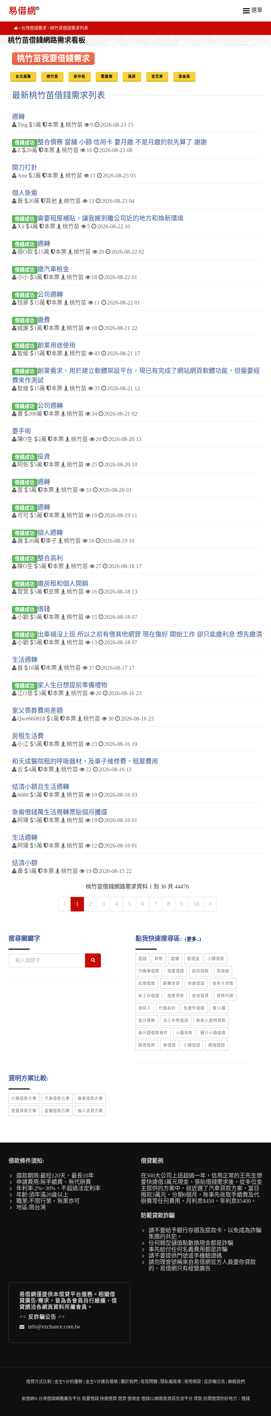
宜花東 (157, 76)
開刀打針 (24, 167)
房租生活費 (28, 736)
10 (196, 904)
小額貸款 (184, 1033)
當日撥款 (146, 1020)
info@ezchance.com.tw (54, 1327)
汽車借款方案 (57, 1098)
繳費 (43, 320)
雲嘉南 (107, 76)
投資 (43, 456)
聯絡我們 (236, 1381)
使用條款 (192, 1381)
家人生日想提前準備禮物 (72, 685)
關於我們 (129, 1381)
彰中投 (79, 76)
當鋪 (175, 959)
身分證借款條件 (153, 1033)
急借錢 (169, 1045)
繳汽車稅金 (53, 269)
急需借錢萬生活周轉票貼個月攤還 (59, 812)
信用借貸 (200, 996)
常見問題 (148, 1381)
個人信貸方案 (90, 1111)
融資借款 (146, 1045)
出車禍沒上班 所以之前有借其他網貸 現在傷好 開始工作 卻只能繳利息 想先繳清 (149, 634)
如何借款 (200, 971)
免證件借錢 (194, 1008)
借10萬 (219, 1008)
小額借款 (215, 959)
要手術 (21, 431)
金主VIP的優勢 (68, 1381)
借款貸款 (175, 996)
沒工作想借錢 (175, 1020)
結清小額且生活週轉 (40, 786)
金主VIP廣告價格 (101, 1381)
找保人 (144, 1008)
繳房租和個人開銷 (62, 583)
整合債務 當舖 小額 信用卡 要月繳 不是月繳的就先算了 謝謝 (122, 142)
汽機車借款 (148, 971)
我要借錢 (175, 971)
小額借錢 (191, 1045)
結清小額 (24, 863)
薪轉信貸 (171, 983)
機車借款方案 (90, 1098)
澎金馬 (184, 76)
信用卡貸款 (223, 983)
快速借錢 (196, 983)
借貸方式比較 (39, 1381)
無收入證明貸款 (211, 1020)
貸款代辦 (225, 996)
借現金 (193, 959)
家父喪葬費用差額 (37, 710)
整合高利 (50, 558)
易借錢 (223, 971)
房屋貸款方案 (24, 1111)
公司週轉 (50, 294)
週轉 (18, 116)
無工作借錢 (148, 996)
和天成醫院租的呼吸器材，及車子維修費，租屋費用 (85, 761)
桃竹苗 (52, 76)
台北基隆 (23, 76)
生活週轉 (24, 659)
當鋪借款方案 (57, 1111)
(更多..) (193, 939)
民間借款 (146, 983)
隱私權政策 (170, 1381)
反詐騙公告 (42, 1317)
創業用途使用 (56, 345)
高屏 (132, 76)
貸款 (159, 959)
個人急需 (24, 193)
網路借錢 (216, 1045)
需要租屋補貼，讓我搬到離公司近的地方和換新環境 (110, 218)
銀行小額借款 (213, 1033)
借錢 (43, 609)
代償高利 (167, 1008)
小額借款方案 (24, 1098)
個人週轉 (50, 532)
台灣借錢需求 (34, 28)
